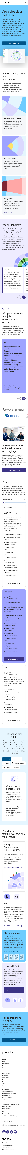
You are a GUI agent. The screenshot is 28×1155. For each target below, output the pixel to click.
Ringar (6, 270)
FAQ (3, 1079)
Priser (3, 1061)
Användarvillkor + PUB (7, 1091)
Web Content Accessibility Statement (11, 1104)
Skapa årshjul (5, 1077)
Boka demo (12, 43)
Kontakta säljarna (13, 583)
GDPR (3, 1083)
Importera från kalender (12, 767)
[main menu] (25, 2)
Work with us (6, 1147)
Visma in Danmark (7, 1145)
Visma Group (5, 1143)
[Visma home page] (14, 1139)
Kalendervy (18, 759)
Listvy (7, 763)
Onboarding (5, 1070)
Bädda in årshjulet (19, 763)
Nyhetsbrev (5, 1086)
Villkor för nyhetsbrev (7, 1102)
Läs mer (6, 132)
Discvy (8, 759)
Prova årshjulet (12, 470)
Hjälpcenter (5, 1081)
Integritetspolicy (6, 1095)
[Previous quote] (19, 398)
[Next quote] (24, 398)
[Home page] (6, 2)
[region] (14, 366)
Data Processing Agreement (9, 1093)
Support (4, 1067)
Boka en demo (6, 1065)
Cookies (4, 1099)
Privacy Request (6, 1108)
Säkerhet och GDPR (7, 1097)
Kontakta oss (12, 1039)
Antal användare (7, 499)
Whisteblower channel (8, 1150)
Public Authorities (6, 1106)
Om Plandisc (5, 1075)
